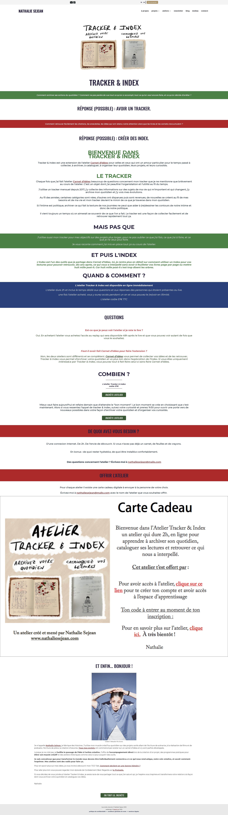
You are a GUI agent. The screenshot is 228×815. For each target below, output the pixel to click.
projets (154, 11)
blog (188, 11)
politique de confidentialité (97, 811)
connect (204, 11)
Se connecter (152, 2)
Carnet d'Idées (81, 181)
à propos (145, 11)
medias (195, 11)
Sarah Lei (116, 809)
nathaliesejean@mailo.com (93, 492)
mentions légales (134, 811)
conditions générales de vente (117, 811)
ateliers (165, 11)
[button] (155, 11)
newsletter (178, 11)
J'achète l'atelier (114, 394)
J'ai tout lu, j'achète (114, 795)
